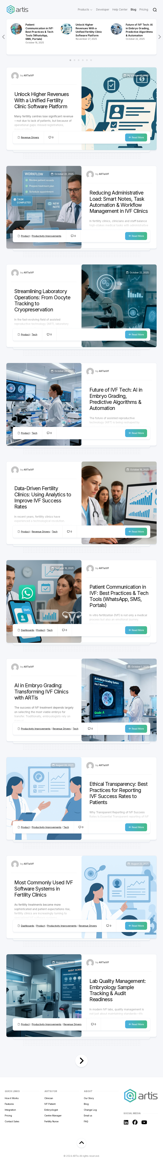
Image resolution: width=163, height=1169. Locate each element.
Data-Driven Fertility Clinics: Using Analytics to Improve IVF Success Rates (42, 497)
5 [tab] (87, 60)
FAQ (86, 1121)
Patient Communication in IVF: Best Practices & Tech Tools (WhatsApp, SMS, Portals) (39, 32)
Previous (3, 37)
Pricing (143, 9)
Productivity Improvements (46, 235)
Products (83, 9)
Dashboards (27, 630)
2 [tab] (74, 60)
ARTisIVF (29, 75)
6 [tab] (91, 60)
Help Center (120, 9)
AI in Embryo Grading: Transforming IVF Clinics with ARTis (41, 691)
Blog (133, 9)
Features (9, 1104)
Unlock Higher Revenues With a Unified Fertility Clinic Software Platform (41, 100)
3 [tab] (78, 60)
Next (159, 37)
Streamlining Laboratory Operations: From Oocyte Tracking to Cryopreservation (42, 300)
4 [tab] (83, 60)
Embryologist (51, 1109)
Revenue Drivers (30, 137)
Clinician (48, 1098)
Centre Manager (53, 1115)
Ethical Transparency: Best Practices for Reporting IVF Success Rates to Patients (118, 793)
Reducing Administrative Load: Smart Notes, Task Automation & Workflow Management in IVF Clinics (118, 202)
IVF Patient (50, 1104)
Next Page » (81, 1060)
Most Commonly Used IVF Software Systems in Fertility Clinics (43, 888)
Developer (102, 9)
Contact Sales (12, 1121)
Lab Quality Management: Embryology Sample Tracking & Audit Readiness (117, 990)
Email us (88, 1115)
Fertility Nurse (51, 1121)
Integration (10, 1109)
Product (25, 235)
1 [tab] (70, 60)
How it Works (12, 1098)
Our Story (89, 1098)
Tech (34, 334)
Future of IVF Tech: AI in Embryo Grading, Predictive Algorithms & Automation (115, 399)
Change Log (90, 1109)
